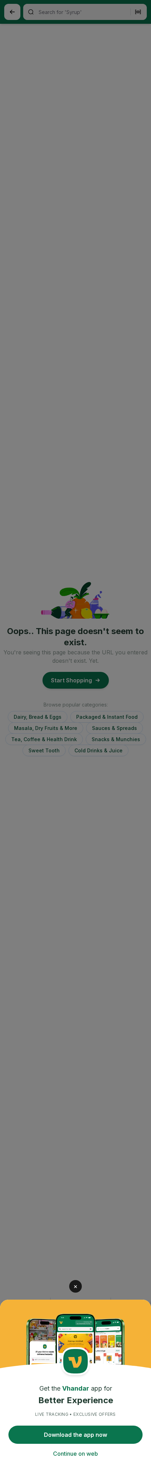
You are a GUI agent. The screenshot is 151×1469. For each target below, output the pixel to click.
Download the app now (75, 1434)
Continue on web (75, 1453)
